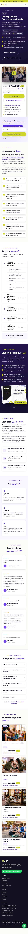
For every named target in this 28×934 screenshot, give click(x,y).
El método (4, 892)
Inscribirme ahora (14, 96)
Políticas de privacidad (7, 912)
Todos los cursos (6, 878)
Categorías (4, 880)
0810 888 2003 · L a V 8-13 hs (9, 908)
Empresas (4, 899)
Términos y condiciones (7, 915)
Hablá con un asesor (12, 58)
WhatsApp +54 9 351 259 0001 (12, 871)
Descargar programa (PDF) (15, 100)
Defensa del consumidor (7, 926)
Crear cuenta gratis (6, 885)
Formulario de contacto (7, 910)
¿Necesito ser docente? (10, 665)
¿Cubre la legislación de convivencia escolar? (10, 677)
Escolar (11, 10)
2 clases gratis (5, 883)
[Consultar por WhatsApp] (24, 926)
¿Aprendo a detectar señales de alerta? (12, 691)
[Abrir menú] (25, 4)
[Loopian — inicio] (4, 5)
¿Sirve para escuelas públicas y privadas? (12, 670)
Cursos (7, 10)
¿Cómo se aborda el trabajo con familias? (12, 684)
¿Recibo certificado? (9, 697)
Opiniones (4, 896)
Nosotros (4, 894)
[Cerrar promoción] (26, 1)
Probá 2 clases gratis (10, 53)
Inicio (3, 10)
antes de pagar (12, 105)
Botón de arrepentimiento (19, 926)
